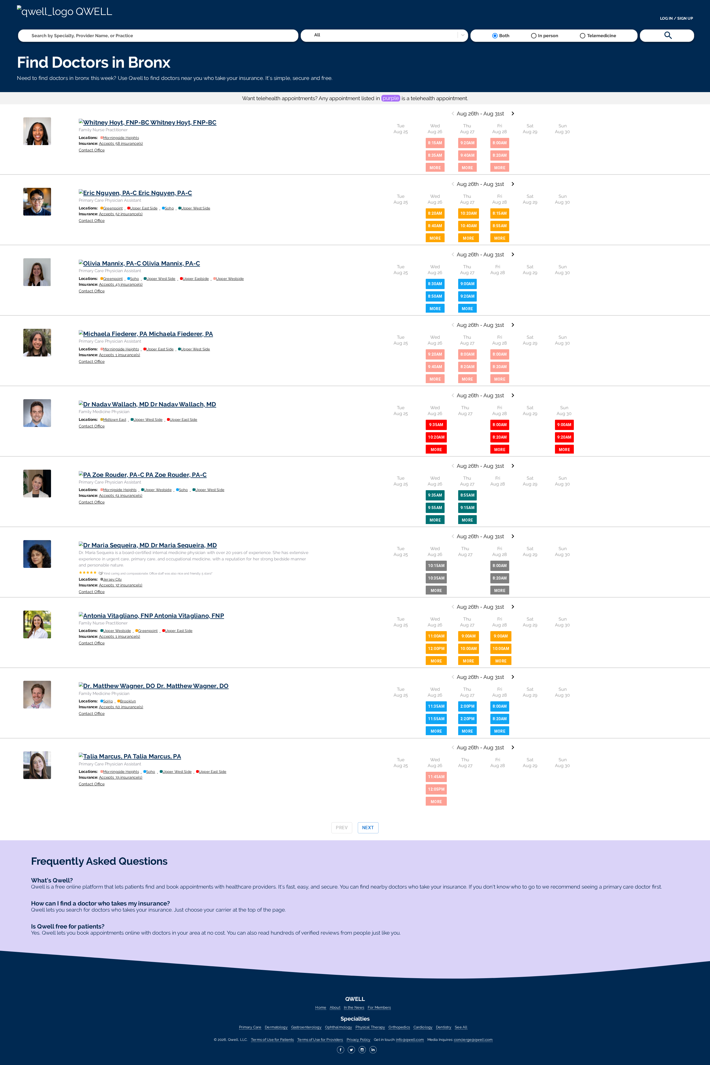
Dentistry (443, 1027)
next (368, 827)
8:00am (500, 143)
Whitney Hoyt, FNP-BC (183, 122)
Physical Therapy (370, 1027)
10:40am (468, 226)
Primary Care (250, 1027)
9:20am (467, 143)
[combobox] (32, 35)
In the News (354, 1007)
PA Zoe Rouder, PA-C (176, 474)
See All (461, 1027)
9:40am (467, 155)
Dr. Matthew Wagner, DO (193, 685)
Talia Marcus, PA (157, 756)
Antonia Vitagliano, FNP (189, 615)
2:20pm (467, 719)
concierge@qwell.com (473, 1040)
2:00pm (467, 706)
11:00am (436, 636)
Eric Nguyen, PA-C (165, 192)
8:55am (500, 226)
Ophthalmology (338, 1027)
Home (320, 1007)
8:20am (500, 155)
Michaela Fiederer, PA (181, 333)
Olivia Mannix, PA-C (171, 263)
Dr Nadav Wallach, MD (183, 404)
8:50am (435, 296)
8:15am (435, 143)
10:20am (468, 213)
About (335, 1007)
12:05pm (436, 789)
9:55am (435, 507)
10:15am (436, 565)
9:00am (467, 284)
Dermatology (276, 1027)
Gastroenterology (306, 1027)
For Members (379, 1007)
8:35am (435, 155)
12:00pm (436, 648)
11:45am (436, 777)
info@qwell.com (410, 1040)
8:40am (435, 226)
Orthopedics (399, 1027)
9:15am (467, 507)
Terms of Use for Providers (320, 1040)
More (435, 168)
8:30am (435, 284)
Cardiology (423, 1027)
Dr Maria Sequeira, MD (184, 545)
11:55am (436, 719)
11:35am (436, 706)
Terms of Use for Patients (272, 1040)
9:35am (436, 425)
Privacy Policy (359, 1040)
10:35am (436, 578)
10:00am (468, 648)
